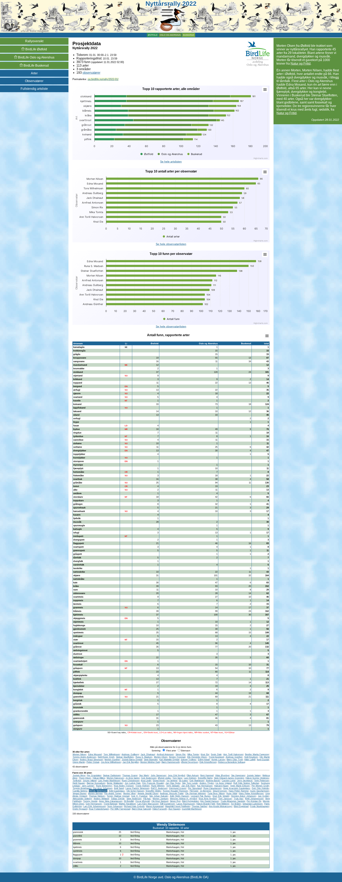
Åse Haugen (174, 809)
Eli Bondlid (129, 801)
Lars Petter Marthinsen (109, 780)
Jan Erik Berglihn (131, 762)
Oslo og (35, 57)
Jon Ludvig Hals (133, 783)
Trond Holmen (142, 785)
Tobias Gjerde (118, 798)
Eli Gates (183, 780)
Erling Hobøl (204, 759)
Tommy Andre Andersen (84, 757)
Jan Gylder (263, 796)
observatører (91, 72)
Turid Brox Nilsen (215, 793)
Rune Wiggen (157, 785)
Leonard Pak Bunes (201, 796)
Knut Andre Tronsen (124, 785)
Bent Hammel (206, 775)
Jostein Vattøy (254, 775)
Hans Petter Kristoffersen (251, 793)
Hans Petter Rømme (239, 791)
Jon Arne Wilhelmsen (111, 762)
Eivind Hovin (159, 780)
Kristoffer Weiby (153, 791)
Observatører (34, 81)
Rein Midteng (223, 804)
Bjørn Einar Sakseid (141, 809)
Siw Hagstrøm (238, 775)
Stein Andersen (133, 798)
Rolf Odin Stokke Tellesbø (246, 783)
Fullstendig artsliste (34, 88)
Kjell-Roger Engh (106, 757)
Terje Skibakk (173, 785)
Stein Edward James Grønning (229, 778)
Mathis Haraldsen (127, 804)
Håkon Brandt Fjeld (205, 804)
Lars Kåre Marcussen (148, 804)
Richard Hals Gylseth (134, 806)
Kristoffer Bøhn (205, 778)
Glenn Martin (79, 762)
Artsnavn (78, 343)
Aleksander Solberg (82, 798)
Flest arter (171, 750)
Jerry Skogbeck (245, 780)
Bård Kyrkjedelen (190, 801)
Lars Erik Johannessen (94, 806)
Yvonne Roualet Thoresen (175, 791)
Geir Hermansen (94, 804)
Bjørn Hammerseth (171, 762)
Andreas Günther (234, 757)
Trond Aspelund (216, 757)
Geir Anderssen (148, 778)
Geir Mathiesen (196, 780)
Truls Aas (238, 798)
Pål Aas (147, 798)
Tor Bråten (236, 804)
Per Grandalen (94, 775)
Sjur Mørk (144, 775)
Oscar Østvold (142, 801)
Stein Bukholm (151, 759)
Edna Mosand (95, 754)
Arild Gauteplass (117, 791)
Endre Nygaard (80, 809)
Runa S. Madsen (144, 757)
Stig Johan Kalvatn (158, 796)
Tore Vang (177, 778)
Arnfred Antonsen (165, 754)
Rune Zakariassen (212, 788)
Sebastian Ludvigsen (252, 804)
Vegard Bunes (79, 793)
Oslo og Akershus (170, 35)
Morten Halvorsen (115, 778)
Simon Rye (175, 801)
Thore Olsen (85, 778)
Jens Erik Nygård (176, 775)
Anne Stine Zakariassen (110, 801)
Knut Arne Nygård (208, 798)
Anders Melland (101, 798)
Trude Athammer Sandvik (232, 801)
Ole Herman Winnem (195, 793)
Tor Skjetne (171, 780)
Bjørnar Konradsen (96, 783)
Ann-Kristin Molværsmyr (220, 806)
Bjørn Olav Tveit (234, 759)
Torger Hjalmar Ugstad (118, 796)
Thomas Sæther (199, 806)
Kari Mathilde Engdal (169, 759)
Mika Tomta (193, 754)
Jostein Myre (79, 775)
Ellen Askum (193, 775)
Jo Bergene (205, 791)
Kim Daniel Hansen (209, 801)
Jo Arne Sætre (132, 778)
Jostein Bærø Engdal (132, 759)
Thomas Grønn (129, 775)
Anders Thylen (207, 783)
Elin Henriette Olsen (197, 757)
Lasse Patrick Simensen (137, 788)
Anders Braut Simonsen (91, 759)
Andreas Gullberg (130, 754)
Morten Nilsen (79, 754)
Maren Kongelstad (154, 806)
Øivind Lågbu (164, 778)
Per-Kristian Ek (254, 801)
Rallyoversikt (34, 41)
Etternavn (185, 750)
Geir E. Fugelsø (139, 796)
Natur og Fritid (301, 63)
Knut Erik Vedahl (221, 796)
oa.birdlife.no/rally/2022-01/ (103, 79)
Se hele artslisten (171, 161)
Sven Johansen (114, 806)
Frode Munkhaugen (259, 806)
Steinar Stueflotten (125, 757)
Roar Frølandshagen (99, 809)
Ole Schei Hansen (135, 791)
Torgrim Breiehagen (82, 788)
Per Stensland (195, 788)
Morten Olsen (160, 757)
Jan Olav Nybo (172, 783)
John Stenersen (158, 775)
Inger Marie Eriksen (240, 785)
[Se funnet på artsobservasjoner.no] (268, 832)
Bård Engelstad (241, 806)
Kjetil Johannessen (254, 798)
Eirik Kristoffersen (208, 762)
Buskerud (188, 35)
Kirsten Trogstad (177, 757)
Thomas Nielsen (97, 796)
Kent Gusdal (263, 759)
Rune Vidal (231, 793)
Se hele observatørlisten (171, 244)
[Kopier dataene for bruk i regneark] (267, 335)
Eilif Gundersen (167, 804)
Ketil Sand (119, 788)
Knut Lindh (146, 780)
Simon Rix (181, 754)
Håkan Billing (99, 778)
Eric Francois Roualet (152, 783)
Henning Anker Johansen (243, 796)
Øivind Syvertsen (189, 762)
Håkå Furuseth (159, 809)
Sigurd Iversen (220, 791)
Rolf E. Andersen (159, 788)
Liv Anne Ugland (223, 783)
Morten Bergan (95, 793)
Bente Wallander (115, 783)
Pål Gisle (194, 791)
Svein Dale (216, 754)
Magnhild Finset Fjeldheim (177, 806)
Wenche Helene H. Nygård (183, 798)
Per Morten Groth (260, 785)
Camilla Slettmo (80, 791)
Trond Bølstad (110, 804)
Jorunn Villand (89, 780)
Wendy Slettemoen (98, 791)
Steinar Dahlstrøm (112, 775)
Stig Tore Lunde (190, 783)
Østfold (152, 35)
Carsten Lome (228, 780)
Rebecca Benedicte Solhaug (231, 762)
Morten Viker (129, 793)
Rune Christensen (130, 780)
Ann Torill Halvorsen (233, 754)
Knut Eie (205, 754)
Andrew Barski (213, 780)
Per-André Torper (112, 793)
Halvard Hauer (221, 785)
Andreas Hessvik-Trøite (171, 793)
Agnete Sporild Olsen (148, 793)
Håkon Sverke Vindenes (257, 778)
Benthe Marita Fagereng (257, 754)
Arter (34, 73)
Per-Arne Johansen (102, 788)
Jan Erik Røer (188, 785)
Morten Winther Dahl (150, 762)
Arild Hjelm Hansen (179, 796)
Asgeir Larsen (218, 759)
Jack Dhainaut (148, 754)
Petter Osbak (92, 762)
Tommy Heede (90, 801)
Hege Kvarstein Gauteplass (236, 788)
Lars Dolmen (190, 778)
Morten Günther (112, 759)
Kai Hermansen (204, 785)
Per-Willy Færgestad (120, 809)
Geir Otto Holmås (260, 788)
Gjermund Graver (177, 788)
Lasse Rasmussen (185, 804)
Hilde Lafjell (249, 759)
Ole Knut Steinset (159, 801)
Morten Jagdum (160, 798)
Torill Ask (77, 780)
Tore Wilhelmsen (112, 754)
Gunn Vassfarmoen (259, 791)
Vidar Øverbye (222, 775)
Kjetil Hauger (79, 783)
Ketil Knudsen (251, 757)
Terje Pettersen (261, 780)
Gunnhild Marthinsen (192, 809)
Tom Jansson (225, 798)
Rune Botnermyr (104, 785)
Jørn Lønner (88, 785)
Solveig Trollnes (188, 759)
